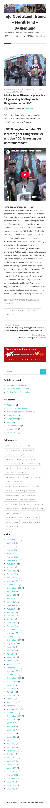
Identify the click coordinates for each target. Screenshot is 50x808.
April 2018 (11, 567)
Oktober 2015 (13, 636)
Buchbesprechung (11, 464)
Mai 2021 (11, 543)
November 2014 (14, 671)
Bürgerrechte (12, 418)
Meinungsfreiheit (11, 499)
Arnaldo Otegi (27, 450)
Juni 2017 (11, 591)
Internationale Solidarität (14, 477)
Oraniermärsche (37, 504)
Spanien (8, 522)
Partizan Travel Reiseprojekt (18, 392)
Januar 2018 (12, 577)
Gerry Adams (10, 473)
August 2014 (12, 681)
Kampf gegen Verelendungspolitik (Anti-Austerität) (22, 486)
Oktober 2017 (13, 584)
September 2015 (14, 640)
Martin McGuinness (28, 495)
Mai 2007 (11, 781)
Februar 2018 (12, 574)
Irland (40, 89)
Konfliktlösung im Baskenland (25, 490)
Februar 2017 (12, 598)
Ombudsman (25, 504)
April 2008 (11, 771)
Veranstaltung (13, 432)
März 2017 (11, 594)
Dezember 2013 (14, 705)
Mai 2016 (11, 615)
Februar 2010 (12, 764)
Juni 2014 (11, 684)
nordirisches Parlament (27, 499)
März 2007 (11, 785)
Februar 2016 (12, 626)
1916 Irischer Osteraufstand (15, 310)
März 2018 (11, 570)
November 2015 (14, 633)
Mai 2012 (11, 747)
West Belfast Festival (13, 526)
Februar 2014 (12, 698)
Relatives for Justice (19, 513)
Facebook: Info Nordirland (17, 385)
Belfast (30, 455)
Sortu (36, 517)
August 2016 (12, 608)
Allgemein (11, 404)
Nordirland (20, 92)
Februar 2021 (12, 549)
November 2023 (14, 539)
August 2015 (12, 643)
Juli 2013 (10, 723)
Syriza (16, 522)
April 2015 (11, 653)
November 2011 (14, 750)
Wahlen (37, 522)
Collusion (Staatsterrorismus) (30, 464)
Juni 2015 (11, 646)
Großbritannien (22, 473)
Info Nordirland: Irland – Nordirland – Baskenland (25, 22)
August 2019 (12, 563)
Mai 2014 (11, 688)
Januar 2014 (12, 702)
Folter (35, 468)
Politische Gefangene (29, 508)
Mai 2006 (11, 788)
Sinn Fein (28, 517)
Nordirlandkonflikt (11, 504)
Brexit (19, 459)
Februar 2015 (12, 660)
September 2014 (14, 678)
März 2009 (11, 767)
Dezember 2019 (14, 560)
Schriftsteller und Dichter (14, 517)
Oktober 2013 (13, 712)
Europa (27, 468)
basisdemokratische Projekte (15, 455)
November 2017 (14, 581)
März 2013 (11, 736)
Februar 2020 (12, 556)
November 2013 (14, 709)
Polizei (42, 508)
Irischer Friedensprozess (14, 481)
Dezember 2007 (14, 778)
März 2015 (11, 657)
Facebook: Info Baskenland (18, 388)
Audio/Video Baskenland (17, 408)
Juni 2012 (11, 743)
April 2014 (11, 691)
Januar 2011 (12, 757)
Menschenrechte (10, 92)
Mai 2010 (11, 761)
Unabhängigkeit (27, 522)
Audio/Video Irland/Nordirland (26, 89)
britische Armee (30, 459)
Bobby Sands (10, 315)
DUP (14, 468)
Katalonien (9, 490)
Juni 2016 (11, 612)
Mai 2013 (11, 729)
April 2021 (11, 546)
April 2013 (11, 733)
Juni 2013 (11, 726)
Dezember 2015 (14, 629)
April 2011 (11, 754)
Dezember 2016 (14, 605)
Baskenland (12, 415)
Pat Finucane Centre (12, 508)
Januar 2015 (12, 664)
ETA (20, 468)
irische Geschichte (37, 477)
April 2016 (11, 619)
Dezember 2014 (14, 667)
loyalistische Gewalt (12, 495)
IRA (26, 477)
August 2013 (12, 719)
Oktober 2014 (13, 674)
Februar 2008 (12, 774)
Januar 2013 (12, 740)
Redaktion (29, 108)
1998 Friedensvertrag (13, 450)
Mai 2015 (11, 650)
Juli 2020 (10, 553)
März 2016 (11, 622)
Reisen (8, 513)
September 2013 (14, 716)
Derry (7, 468)
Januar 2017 (12, 601)
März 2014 (11, 695)
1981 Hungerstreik (33, 310)
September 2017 (14, 588)
